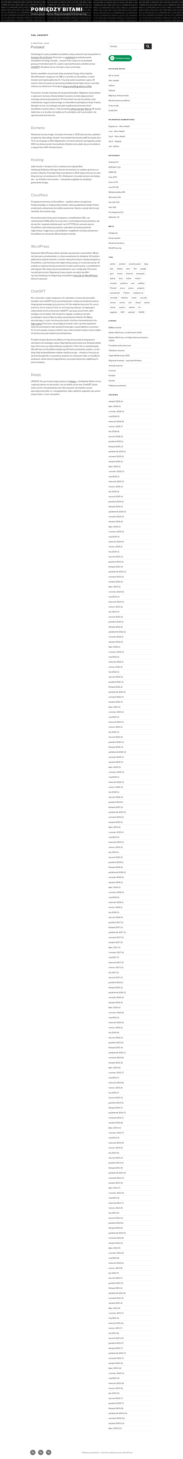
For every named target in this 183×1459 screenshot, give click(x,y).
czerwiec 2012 (115, 1253)
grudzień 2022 (115, 622)
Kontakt (112, 375)
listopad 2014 (114, 1108)
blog (77, 86)
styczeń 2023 (114, 617)
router (134, 297)
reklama (124, 297)
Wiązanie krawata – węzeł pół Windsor (125, 360)
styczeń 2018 (114, 917)
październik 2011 (116, 1293)
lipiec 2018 (113, 887)
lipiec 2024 (113, 526)
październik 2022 (116, 632)
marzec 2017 (114, 967)
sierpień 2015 (114, 1062)
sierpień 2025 (114, 461)
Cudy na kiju (114, 105)
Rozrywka (113, 197)
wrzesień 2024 (115, 516)
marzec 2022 (114, 667)
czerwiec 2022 (115, 652)
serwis (122, 302)
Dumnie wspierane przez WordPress (117, 1452)
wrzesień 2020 (115, 757)
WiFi (122, 312)
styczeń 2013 (114, 1218)
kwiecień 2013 (115, 1203)
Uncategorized (115, 212)
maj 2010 (113, 1378)
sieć (130, 302)
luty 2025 (113, 491)
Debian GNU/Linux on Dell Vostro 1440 (125, 332)
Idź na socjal (114, 75)
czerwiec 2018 (115, 892)
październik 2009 (116, 1413)
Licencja (112, 370)
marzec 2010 (114, 1388)
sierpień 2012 (114, 1243)
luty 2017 (112, 972)
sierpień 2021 (114, 702)
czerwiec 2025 (115, 471)
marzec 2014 (114, 1148)
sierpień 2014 (114, 1123)
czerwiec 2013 (115, 1193)
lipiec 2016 (113, 1007)
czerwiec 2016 (115, 1012)
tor (139, 307)
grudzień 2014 (115, 1103)
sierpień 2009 (115, 1423)
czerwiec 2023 (115, 592)
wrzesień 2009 (115, 1418)
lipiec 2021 (113, 707)
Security (112, 202)
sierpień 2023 (114, 582)
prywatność (115, 293)
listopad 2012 (114, 1228)
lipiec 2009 (113, 1428)
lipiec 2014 (113, 1128)
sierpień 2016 (114, 1002)
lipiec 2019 (113, 827)
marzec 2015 (114, 1088)
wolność (131, 312)
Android (112, 162)
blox (111, 269)
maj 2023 (113, 597)
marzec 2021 (114, 727)
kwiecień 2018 (115, 902)
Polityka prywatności (117, 385)
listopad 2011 (114, 1288)
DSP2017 (113, 167)
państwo (124, 283)
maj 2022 (113, 657)
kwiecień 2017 (115, 962)
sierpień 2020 (114, 762)
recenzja (113, 297)
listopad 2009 (115, 1408)
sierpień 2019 (114, 822)
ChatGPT (35, 67)
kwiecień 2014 (115, 1143)
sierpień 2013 (114, 1183)
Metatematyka (115, 192)
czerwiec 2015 (115, 1072)
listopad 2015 (114, 1047)
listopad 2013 (114, 1168)
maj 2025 (113, 476)
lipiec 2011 (113, 1308)
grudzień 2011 (115, 1283)
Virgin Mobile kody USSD (119, 355)
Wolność (112, 217)
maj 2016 (113, 1017)
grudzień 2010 (115, 1343)
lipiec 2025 (113, 466)
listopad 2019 (114, 807)
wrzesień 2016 (115, 997)
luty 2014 (113, 1153)
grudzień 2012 (115, 1223)
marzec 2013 (114, 1208)
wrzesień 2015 (115, 1057)
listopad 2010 (114, 1348)
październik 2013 (116, 1173)
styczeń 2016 (114, 1037)
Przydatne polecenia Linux (120, 345)
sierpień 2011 (114, 1303)
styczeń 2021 (114, 737)
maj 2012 (113, 1258)
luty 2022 (113, 672)
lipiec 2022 (113, 647)
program (141, 288)
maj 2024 (113, 537)
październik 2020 (116, 752)
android (122, 264)
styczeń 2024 (114, 556)
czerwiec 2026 (115, 411)
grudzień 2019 (115, 802)
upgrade (113, 312)
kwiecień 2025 (115, 481)
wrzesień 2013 (115, 1178)
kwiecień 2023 (115, 602)
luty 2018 (113, 912)
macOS (112, 187)
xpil (110, 146)
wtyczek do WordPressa (85, 275)
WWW (142, 312)
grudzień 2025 (115, 441)
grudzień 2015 (115, 1042)
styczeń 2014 (114, 1158)
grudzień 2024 (115, 501)
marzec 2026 (114, 426)
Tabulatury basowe (117, 350)
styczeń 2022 (114, 677)
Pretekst (38, 47)
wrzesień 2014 (115, 1118)
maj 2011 (112, 1318)
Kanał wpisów (114, 238)
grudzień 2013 (115, 1163)
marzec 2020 (114, 787)
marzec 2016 (114, 1027)
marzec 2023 (114, 607)
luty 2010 (113, 1393)
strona (112, 307)
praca (122, 288)
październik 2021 (116, 692)
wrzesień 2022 (115, 637)
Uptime (112, 85)
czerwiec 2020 (115, 772)
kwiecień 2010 (115, 1383)
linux (121, 278)
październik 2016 (116, 992)
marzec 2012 (114, 1268)
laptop (112, 278)
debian (120, 269)
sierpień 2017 (114, 942)
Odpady (112, 90)
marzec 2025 (114, 486)
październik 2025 (116, 451)
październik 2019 (116, 812)
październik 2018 (116, 872)
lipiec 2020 (113, 767)
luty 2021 (112, 732)
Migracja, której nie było (119, 95)
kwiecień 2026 (115, 421)
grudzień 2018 (115, 862)
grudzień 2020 (115, 742)
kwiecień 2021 (115, 722)
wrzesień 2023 (115, 577)
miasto (138, 278)
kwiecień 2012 (115, 1263)
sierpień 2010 (114, 1363)
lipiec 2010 (113, 1368)
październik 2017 (116, 932)
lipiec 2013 (113, 1188)
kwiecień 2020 (115, 782)
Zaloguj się (113, 233)
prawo (131, 288)
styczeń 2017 (114, 977)
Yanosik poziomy (116, 365)
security (143, 297)
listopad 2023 (114, 567)
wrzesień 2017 (115, 937)
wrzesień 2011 (115, 1298)
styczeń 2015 (114, 1097)
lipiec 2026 (113, 406)
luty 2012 (112, 1273)
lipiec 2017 (113, 947)
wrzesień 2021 (115, 697)
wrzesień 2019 (115, 817)
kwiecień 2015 (115, 1082)
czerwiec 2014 (115, 1133)
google (143, 269)
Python (127, 293)
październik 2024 (116, 511)
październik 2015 (116, 1052)
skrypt (138, 302)
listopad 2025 (114, 446)
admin (112, 264)
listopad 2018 (114, 867)
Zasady (112, 380)
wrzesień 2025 (115, 456)
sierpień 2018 (114, 882)
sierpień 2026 (114, 401)
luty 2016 (113, 1032)
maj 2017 (113, 957)
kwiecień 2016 (115, 1022)
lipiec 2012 (113, 1248)
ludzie (128, 278)
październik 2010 (116, 1353)
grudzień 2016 (115, 982)
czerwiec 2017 (115, 952)
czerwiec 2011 (115, 1313)
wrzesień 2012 (115, 1238)
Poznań (113, 288)
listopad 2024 (114, 506)
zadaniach (70, 57)
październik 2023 (116, 571)
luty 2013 (113, 1213)
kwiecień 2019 (115, 842)
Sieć (110, 207)
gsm (112, 273)
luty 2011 (112, 1333)
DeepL (73, 381)
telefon (132, 307)
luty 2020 (113, 792)
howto (120, 273)
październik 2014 (116, 1112)
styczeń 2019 (114, 857)
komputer (140, 273)
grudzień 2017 (115, 922)
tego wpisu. (36, 323)
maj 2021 (113, 717)
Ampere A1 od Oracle (41, 57)
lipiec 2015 (113, 1067)
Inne (110, 177)
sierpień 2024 (114, 521)
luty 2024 (113, 552)
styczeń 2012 (114, 1278)
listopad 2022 (114, 627)
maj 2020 (113, 777)
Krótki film (113, 110)
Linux (111, 182)
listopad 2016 (114, 987)
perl (132, 283)
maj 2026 (113, 416)
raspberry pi (138, 293)
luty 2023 (113, 612)
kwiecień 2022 (115, 662)
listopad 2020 (114, 747)
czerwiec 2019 (115, 832)
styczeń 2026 (114, 436)
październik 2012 (116, 1233)
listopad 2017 (114, 927)
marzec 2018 (114, 907)
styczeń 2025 (114, 496)
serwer (113, 302)
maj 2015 (113, 1077)
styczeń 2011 (114, 1338)
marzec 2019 (114, 847)
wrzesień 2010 (115, 1358)
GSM (111, 172)
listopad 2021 (114, 687)
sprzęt (147, 302)
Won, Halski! (114, 80)
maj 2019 (113, 837)
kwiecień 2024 (115, 541)
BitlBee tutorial (115, 327)
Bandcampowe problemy (119, 100)
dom (128, 269)
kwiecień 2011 (115, 1323)
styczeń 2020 (114, 797)
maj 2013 (113, 1198)
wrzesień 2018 (115, 877)
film (135, 269)
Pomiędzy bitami (57, 9)
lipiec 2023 (113, 586)
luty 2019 (113, 852)
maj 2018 (113, 897)
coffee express (76, 109)
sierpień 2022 (114, 642)
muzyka (113, 283)
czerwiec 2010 (115, 1373)
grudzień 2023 (115, 562)
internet (129, 273)
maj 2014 (113, 1138)
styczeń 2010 (114, 1398)
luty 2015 (113, 1093)
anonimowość (135, 264)
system (122, 307)
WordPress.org (115, 248)
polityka (141, 283)
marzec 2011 (114, 1328)
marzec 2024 (114, 546)
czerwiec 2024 (115, 531)
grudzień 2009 (115, 1403)
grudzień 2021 (115, 682)
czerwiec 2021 (115, 712)
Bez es (88, 109)
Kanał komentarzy (116, 243)
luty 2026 (113, 431)
